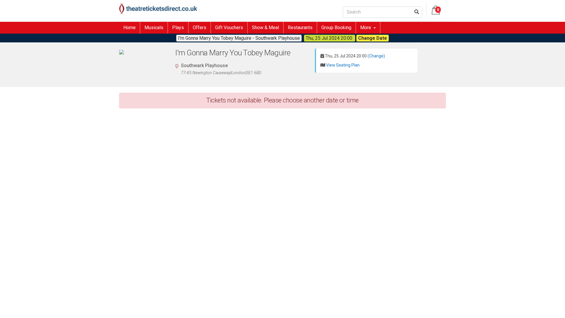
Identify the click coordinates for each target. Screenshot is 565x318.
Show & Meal (265, 27)
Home (129, 27)
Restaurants (300, 27)
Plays (178, 27)
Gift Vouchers (229, 27)
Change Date (372, 38)
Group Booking (336, 27)
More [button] (366, 27)
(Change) (376, 56)
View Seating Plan (343, 65)
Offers (199, 27)
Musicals (153, 27)
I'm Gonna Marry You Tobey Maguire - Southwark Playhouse (239, 38)
